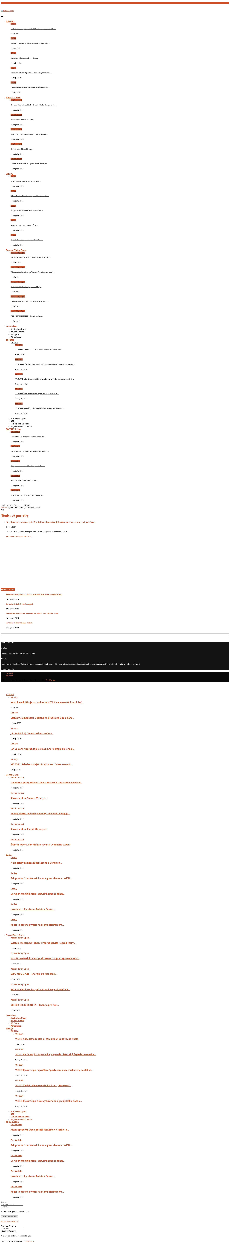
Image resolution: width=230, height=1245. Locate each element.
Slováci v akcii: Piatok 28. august (22, 149)
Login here (30, 1241)
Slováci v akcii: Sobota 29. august (22, 119)
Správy (9, 173)
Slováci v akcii (13, 97)
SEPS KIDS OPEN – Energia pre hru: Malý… (26, 287)
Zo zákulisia (15, 432)
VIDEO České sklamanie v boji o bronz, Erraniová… (37, 394)
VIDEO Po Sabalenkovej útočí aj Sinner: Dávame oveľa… (30, 87)
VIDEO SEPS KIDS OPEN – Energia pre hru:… (27, 316)
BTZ (12, 421)
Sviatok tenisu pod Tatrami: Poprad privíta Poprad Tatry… (31, 257)
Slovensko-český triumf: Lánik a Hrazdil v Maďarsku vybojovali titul (34, 594)
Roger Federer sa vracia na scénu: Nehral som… (27, 240)
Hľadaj (27, 505)
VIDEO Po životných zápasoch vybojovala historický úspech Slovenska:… (45, 364)
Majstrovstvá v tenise (21, 426)
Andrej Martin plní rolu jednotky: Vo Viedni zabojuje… (29, 134)
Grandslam (11, 326)
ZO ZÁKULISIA (13, 429)
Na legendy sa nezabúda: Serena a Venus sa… (26, 181)
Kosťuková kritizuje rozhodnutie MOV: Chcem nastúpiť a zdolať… (33, 29)
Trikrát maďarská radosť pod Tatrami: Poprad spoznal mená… (32, 272)
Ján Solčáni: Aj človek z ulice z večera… (24, 58)
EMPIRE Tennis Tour (20, 423)
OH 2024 (14, 342)
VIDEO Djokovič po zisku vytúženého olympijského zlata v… (40, 408)
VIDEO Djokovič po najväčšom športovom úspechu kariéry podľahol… (44, 379)
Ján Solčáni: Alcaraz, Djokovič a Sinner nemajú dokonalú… (31, 73)
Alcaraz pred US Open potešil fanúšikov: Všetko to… (28, 436)
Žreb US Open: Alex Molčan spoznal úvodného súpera (29, 164)
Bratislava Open (18, 418)
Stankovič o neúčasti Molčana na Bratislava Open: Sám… (30, 43)
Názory (13, 24)
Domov (4, 507)
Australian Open (18, 329)
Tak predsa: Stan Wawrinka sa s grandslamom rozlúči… (30, 196)
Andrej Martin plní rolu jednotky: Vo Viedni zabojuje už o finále (32, 613)
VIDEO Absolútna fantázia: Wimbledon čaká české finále (38, 350)
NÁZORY (10, 21)
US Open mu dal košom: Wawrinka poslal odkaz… (28, 210)
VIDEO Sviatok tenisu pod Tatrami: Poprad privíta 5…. (29, 301)
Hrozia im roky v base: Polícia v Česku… (24, 225)
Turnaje (10, 339)
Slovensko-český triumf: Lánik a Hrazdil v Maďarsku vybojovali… (33, 105)
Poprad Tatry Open (16, 250)
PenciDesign (50, 680)
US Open (15, 334)
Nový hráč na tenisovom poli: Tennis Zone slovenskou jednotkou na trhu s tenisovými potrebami (50, 522)
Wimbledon (16, 337)
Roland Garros (17, 331)
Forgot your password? (9, 1221)
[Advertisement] (73, 563)
